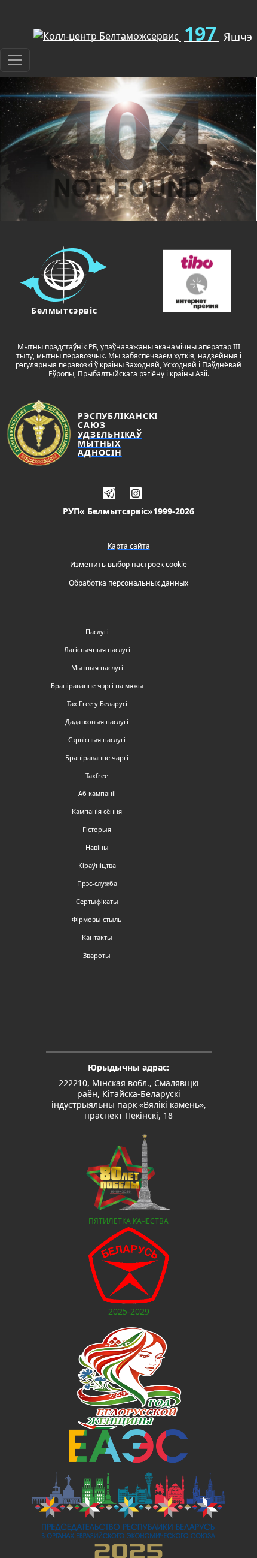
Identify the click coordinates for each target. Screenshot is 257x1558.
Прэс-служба (97, 883)
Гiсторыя (96, 829)
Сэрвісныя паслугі (97, 739)
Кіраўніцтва (97, 865)
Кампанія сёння (97, 811)
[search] (5, 31)
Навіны (97, 847)
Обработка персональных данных (128, 583)
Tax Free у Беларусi (97, 703)
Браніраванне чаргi (96, 757)
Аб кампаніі (97, 793)
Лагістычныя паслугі (97, 649)
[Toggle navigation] (15, 60)
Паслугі (97, 631)
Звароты (97, 955)
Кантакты (97, 937)
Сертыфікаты (97, 901)
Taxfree (96, 775)
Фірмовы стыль (97, 919)
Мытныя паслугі (97, 667)
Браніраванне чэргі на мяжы (97, 685)
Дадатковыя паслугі (96, 721)
